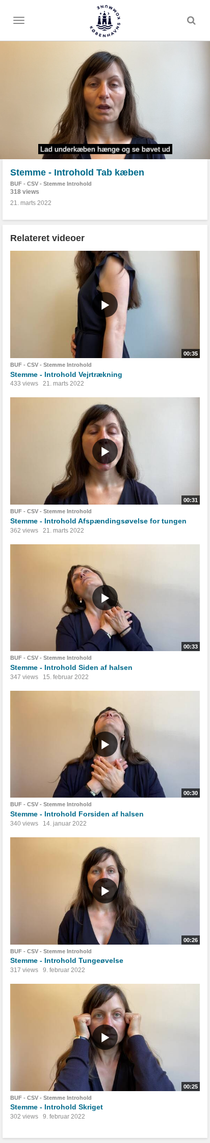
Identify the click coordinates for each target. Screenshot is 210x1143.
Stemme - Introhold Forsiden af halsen (77, 814)
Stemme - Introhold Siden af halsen (71, 667)
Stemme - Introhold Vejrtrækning (66, 374)
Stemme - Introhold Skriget (56, 1107)
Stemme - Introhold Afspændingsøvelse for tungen (98, 521)
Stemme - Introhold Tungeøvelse (66, 960)
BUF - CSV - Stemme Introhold (51, 184)
